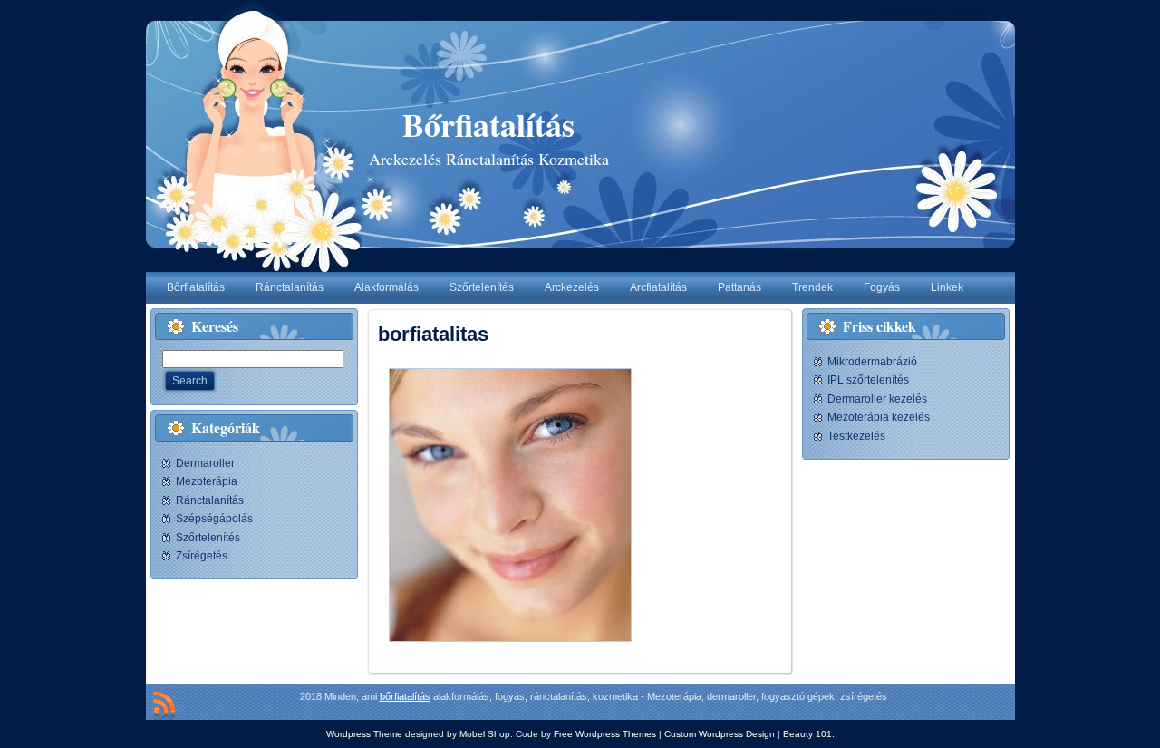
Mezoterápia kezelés (878, 417)
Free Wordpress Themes (605, 734)
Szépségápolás (214, 518)
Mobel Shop (484, 734)
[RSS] (164, 705)
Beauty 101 (807, 734)
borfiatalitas (433, 334)
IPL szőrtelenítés (868, 380)
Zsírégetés (201, 555)
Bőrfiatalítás (488, 124)
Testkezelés (856, 436)
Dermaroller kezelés (877, 399)
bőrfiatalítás (405, 696)
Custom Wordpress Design (719, 734)
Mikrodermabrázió (872, 361)
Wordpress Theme (364, 734)
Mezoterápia (206, 481)
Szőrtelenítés (208, 537)
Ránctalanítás (210, 500)
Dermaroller (205, 463)
